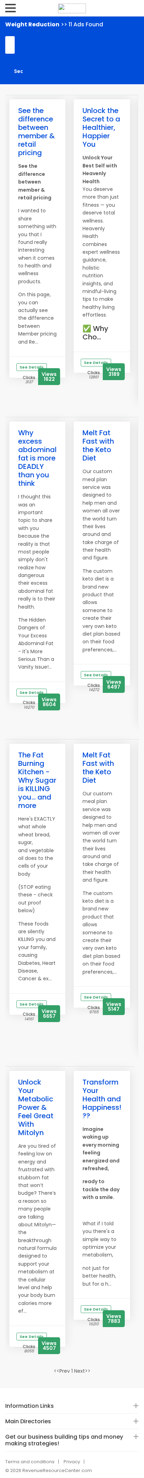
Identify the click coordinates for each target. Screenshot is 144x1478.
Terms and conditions (30, 1461)
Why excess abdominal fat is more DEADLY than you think (37, 458)
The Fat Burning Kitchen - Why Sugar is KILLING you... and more (37, 780)
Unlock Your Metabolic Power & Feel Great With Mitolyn (35, 1107)
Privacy (72, 1461)
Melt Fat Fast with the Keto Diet (98, 445)
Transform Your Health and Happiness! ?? (101, 1099)
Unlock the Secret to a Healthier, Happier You (101, 127)
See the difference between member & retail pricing (36, 132)
